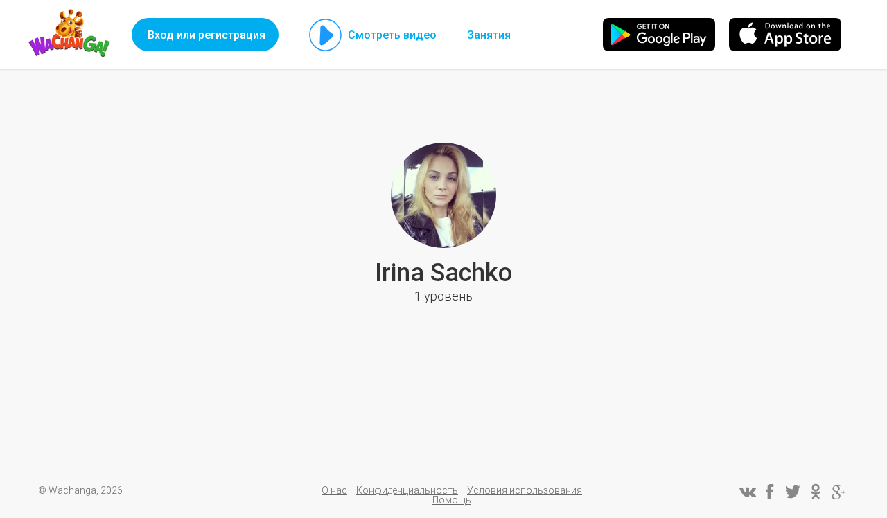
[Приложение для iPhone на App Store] (785, 34)
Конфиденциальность (407, 490)
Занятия (489, 35)
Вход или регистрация (206, 35)
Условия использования (524, 490)
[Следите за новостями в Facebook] (769, 492)
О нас (334, 490)
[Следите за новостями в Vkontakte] (747, 492)
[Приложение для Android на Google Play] (659, 34)
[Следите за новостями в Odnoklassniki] (815, 492)
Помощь (451, 500)
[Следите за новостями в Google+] (838, 492)
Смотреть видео (392, 35)
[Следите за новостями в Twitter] (792, 492)
